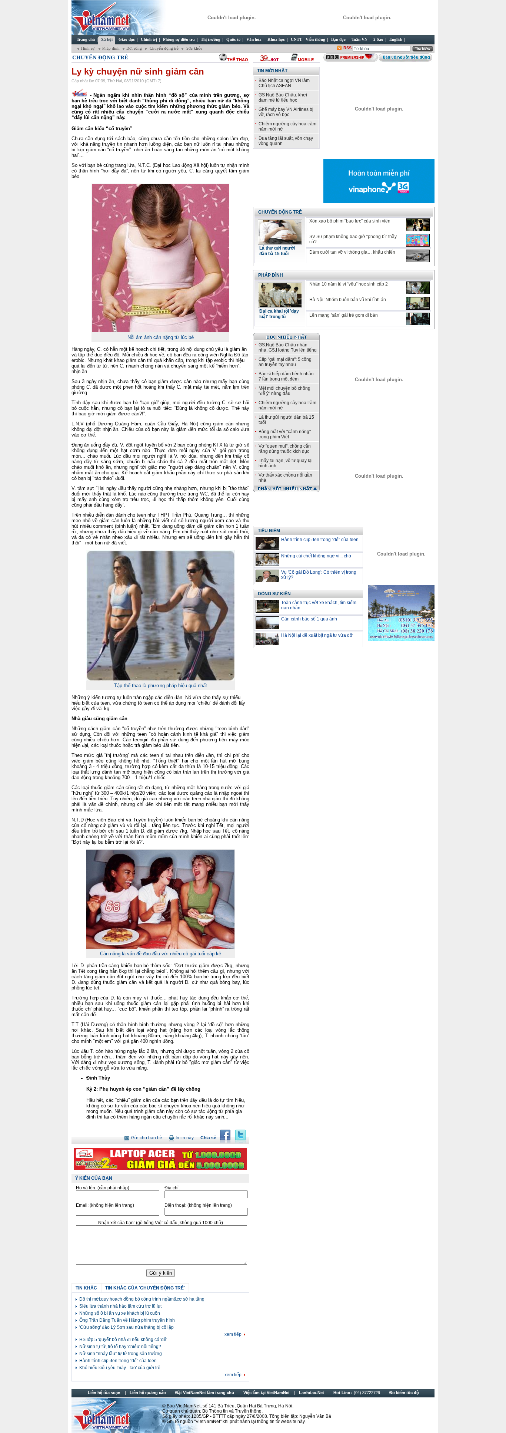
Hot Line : (357, 1392)
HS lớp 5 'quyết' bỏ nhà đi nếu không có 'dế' (123, 1339)
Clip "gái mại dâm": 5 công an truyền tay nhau (285, 362)
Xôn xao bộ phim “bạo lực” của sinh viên (349, 221)
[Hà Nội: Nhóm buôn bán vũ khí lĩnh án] (418, 303)
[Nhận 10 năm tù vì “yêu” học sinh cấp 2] (418, 287)
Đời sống (134, 48)
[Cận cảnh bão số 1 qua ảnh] (267, 622)
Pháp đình (111, 48)
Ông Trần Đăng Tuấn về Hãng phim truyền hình (127, 1320)
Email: (105, 1205)
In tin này (185, 1137)
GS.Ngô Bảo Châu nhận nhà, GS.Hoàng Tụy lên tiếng (288, 347)
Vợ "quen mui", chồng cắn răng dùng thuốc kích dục (285, 449)
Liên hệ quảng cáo (148, 1392)
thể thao (237, 59)
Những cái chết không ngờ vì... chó (316, 556)
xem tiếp (233, 1334)
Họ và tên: (102, 1187)
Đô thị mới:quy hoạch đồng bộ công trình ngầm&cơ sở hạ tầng (141, 1299)
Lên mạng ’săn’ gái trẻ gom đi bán (343, 315)
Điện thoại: (198, 1205)
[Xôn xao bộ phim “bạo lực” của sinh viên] (418, 224)
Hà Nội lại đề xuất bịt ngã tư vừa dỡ (317, 635)
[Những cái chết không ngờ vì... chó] (267, 559)
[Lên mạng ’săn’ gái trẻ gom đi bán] (418, 319)
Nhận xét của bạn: (160, 1222)
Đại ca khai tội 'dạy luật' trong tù (279, 314)
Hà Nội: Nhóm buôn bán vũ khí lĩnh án (347, 299)
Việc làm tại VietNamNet (266, 1392)
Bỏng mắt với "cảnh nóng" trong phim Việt (285, 434)
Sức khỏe (193, 48)
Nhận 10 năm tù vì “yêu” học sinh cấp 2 (348, 284)
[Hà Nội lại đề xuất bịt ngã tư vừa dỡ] (267, 639)
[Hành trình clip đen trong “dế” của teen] (267, 543)
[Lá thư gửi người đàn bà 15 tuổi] (280, 242)
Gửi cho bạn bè (146, 1137)
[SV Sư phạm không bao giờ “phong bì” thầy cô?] (418, 240)
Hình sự (88, 48)
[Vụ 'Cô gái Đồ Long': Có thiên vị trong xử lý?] (267, 576)
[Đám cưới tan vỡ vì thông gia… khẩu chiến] (418, 256)
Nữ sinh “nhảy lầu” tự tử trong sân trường (120, 1353)
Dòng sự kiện (274, 593)
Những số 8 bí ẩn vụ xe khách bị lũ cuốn (119, 1313)
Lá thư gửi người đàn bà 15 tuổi (277, 251)
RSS (347, 48)
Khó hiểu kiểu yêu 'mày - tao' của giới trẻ (119, 1367)
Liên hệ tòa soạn (104, 1392)
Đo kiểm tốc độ (404, 1392)
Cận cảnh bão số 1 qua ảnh (309, 619)
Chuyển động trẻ (164, 48)
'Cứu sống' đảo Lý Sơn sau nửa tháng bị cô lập (126, 1327)
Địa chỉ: (172, 1187)
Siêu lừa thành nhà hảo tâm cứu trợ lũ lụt (120, 1306)
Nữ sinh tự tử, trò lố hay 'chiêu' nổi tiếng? (120, 1346)
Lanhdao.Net (311, 1392)
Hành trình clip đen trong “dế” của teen (118, 1360)
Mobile (306, 59)
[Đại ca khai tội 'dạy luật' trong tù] (280, 305)
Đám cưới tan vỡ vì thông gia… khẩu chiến (352, 252)
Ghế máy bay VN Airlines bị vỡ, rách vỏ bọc (286, 112)
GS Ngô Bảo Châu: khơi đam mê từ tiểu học (283, 97)
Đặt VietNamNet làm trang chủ (204, 1392)
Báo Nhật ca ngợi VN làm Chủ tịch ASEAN (284, 83)
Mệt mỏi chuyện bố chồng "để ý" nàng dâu (284, 391)
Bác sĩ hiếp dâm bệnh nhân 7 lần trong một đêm (286, 376)
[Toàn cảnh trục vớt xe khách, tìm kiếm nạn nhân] (267, 606)
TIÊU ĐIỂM (269, 530)
